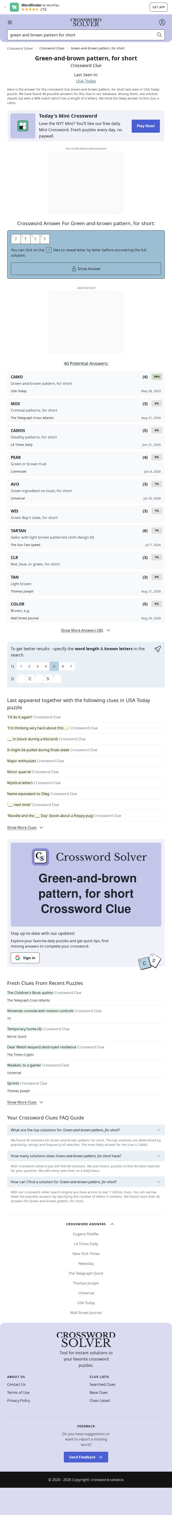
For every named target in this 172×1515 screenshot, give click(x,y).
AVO (15, 484)
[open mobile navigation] (9, 22)
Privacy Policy (18, 1400)
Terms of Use (18, 1392)
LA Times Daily (86, 1243)
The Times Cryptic (20, 1054)
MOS (15, 403)
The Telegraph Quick (86, 1273)
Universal (14, 1073)
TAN (15, 577)
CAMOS (18, 430)
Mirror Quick (16, 1036)
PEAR (16, 457)
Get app (159, 7)
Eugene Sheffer (86, 1233)
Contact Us (16, 1384)
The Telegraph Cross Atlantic (28, 1000)
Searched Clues (103, 1384)
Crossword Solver (20, 48)
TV (9, 1018)
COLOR (17, 604)
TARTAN (18, 530)
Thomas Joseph (18, 1091)
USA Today (86, 81)
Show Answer (89, 268)
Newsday (86, 1263)
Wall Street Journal (86, 1312)
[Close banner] (5, 7)
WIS (14, 511)
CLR (14, 557)
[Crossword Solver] (86, 22)
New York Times (86, 1253)
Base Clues (99, 1392)
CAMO (17, 376)
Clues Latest (100, 1400)
